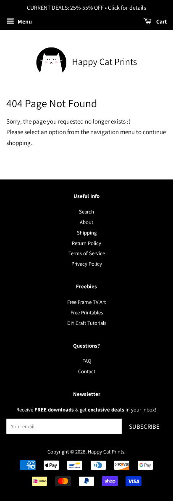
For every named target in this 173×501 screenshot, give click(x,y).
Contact (86, 371)
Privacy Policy (86, 263)
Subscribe (144, 426)
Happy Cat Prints (106, 451)
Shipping (87, 232)
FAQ (86, 360)
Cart (161, 21)
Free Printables (87, 312)
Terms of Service (86, 253)
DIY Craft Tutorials (86, 323)
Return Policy (86, 243)
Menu (24, 21)
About (86, 222)
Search (86, 211)
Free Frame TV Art (86, 302)
